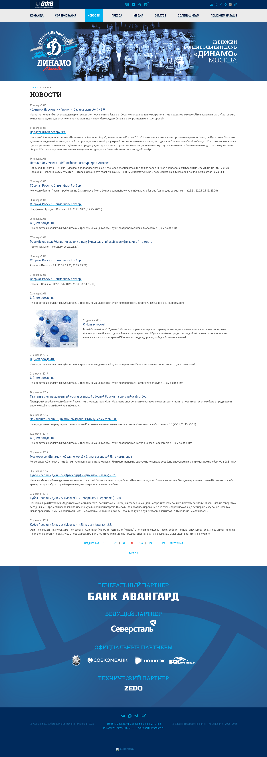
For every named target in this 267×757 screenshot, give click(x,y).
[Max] (133, 4)
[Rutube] (146, 4)
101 (150, 543)
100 (141, 543)
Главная (34, 87)
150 (163, 543)
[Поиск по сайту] (221, 4)
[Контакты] (211, 5)
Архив (133, 553)
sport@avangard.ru (153, 728)
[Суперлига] (44, 4)
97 (115, 543)
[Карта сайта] (216, 4)
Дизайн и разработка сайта (190, 723)
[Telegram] (139, 4)
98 (124, 543)
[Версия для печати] (225, 4)
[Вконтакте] (127, 4)
